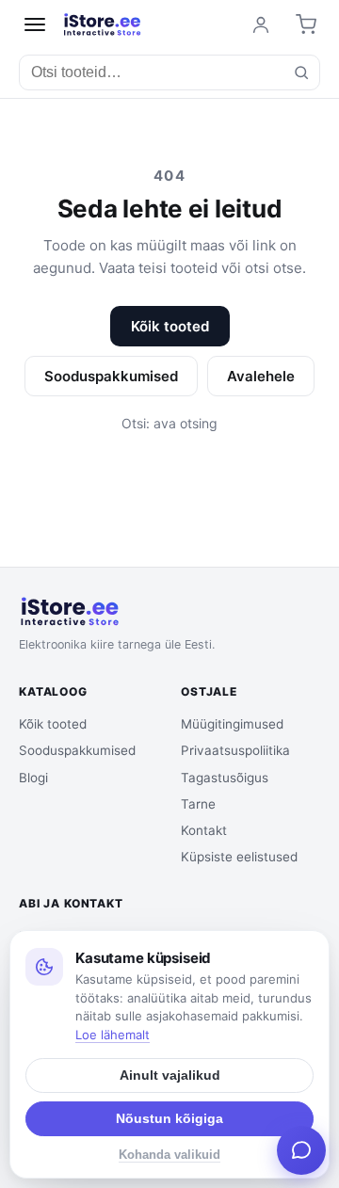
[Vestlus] (301, 1150)
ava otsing (185, 423)
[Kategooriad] (35, 24)
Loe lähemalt (112, 1034)
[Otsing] (301, 72)
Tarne (198, 803)
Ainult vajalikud (170, 1075)
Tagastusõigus (224, 777)
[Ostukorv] (306, 24)
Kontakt (204, 830)
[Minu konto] (261, 24)
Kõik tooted (170, 326)
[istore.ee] (102, 24)
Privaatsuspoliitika (235, 750)
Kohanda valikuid (169, 1155)
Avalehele (261, 376)
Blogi (33, 777)
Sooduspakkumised (111, 376)
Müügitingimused (232, 723)
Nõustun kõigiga (169, 1119)
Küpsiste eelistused (239, 856)
